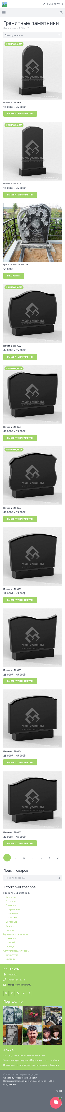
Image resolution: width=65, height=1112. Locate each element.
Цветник (10, 958)
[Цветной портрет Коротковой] (52, 1026)
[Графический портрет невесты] (13, 1026)
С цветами (11, 917)
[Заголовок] (4, 4)
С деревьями (13, 909)
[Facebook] (6, 993)
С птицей (11, 942)
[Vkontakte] (23, 993)
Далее (58, 858)
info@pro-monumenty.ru (19, 984)
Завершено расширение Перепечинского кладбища (31, 1060)
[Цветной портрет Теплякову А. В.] (32, 1026)
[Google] (17, 993)
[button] (61, 12)
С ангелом (11, 905)
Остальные (12, 900)
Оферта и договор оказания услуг (20, 1077)
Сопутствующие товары (16, 950)
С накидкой (12, 913)
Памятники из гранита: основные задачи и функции (31, 1064)
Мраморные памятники (15, 934)
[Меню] (3, 12)
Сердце (10, 925)
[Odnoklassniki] (29, 993)
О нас (59, 1090)
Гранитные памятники (16, 892)
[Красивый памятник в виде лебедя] (52, 1007)
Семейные (11, 921)
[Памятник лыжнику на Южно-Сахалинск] (13, 1007)
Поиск (59, 878)
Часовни (10, 929)
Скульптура (12, 954)
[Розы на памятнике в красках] (32, 1007)
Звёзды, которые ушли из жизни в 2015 (24, 1055)
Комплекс (11, 896)
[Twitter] (12, 993)
